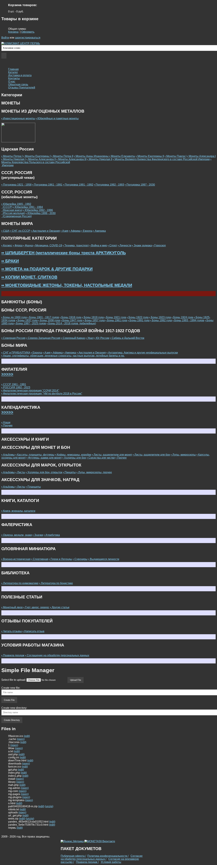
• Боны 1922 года (138, 317)
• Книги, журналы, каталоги (18, 510)
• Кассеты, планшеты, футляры (34, 454)
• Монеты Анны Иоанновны (91, 156)
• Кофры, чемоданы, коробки (73, 454)
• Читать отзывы (11, 631)
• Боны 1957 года (94, 320)
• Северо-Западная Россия (43, 338)
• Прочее (121, 457)
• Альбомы (8, 454)
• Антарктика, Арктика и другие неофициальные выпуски (142, 352)
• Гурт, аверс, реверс (36, 607)
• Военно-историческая (16, 559)
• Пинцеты (69, 472)
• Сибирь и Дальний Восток (127, 338)
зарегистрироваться (27, 37)
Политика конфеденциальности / (108, 855)
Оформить (27, 31)
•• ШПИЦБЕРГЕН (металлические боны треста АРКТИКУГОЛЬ (63, 252)
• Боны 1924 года (182, 317)
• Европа (86, 230)
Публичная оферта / (73, 855)
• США (5, 230)
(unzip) (49, 806)
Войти (5, 37)
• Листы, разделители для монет (112, 454)
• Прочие (7, 425)
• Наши (5, 422)
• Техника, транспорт (76, 245)
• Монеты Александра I (201, 156)
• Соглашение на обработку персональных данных (57, 655)
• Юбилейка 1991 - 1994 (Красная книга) (22, 209)
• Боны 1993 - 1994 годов (188, 320)
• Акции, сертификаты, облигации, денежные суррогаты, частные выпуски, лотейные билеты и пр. (63, 355)
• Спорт (112, 245)
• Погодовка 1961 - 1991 (47, 184)
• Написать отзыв (33, 631)
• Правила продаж (12, 655)
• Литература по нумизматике (19, 583)
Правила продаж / (87, 862)
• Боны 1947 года (71, 320)
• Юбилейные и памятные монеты (57, 118)
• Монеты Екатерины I (37, 156)
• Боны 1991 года (139, 320)
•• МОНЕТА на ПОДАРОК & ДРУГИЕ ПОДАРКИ (47, 269)
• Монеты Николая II (99, 159)
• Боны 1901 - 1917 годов (43, 317)
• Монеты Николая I (13, 159)
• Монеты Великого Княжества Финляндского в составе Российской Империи (161, 159)
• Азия (64, 230)
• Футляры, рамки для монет (44, 457)
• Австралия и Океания (45, 230)
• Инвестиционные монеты (18, 118)
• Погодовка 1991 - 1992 (78, 184)
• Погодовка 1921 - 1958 (16, 184)
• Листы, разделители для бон (151, 454)
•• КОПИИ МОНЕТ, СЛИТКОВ (29, 277)
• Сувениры (80, 559)
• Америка (99, 230)
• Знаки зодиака (142, 245)
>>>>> (7, 374)
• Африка (75, 230)
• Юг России (101, 338)
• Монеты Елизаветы (122, 156)
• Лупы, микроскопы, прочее (94, 472)
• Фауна (28, 245)
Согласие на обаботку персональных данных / (102, 857)
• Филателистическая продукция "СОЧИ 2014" (30, 390)
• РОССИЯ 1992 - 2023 (15, 387)
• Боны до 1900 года (14, 317)
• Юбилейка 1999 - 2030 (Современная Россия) (28, 215)
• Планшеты (33, 486)
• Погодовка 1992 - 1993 (109, 184)
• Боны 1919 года (93, 317)
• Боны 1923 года (160, 317)
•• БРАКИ (10, 261)
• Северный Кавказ (73, 338)
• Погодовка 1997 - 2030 (140, 184)
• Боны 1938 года (49, 320)
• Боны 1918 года (70, 317)
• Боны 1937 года (27, 320)
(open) (21, 739)
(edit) (27, 736)
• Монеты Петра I (12, 156)
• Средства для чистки (101, 457)
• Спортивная (39, 559)
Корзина (13, 31)
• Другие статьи (59, 607)
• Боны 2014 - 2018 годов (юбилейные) (71, 323)
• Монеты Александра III (71, 159)
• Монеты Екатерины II (150, 156)
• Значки (38, 535)
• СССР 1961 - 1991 (13, 384)
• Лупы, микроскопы (183, 454)
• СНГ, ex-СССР (20, 230)
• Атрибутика (52, 535)
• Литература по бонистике (56, 583)
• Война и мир (98, 245)
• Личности (124, 245)
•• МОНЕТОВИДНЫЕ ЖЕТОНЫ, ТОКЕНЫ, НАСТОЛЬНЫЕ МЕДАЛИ (66, 285)
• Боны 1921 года (115, 317)
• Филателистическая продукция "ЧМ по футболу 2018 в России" (41, 393)
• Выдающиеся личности (103, 559)
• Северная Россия (13, 338)
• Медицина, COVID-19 (48, 245)
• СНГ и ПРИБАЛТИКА (15, 352)
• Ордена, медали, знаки (16, 535)
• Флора (18, 245)
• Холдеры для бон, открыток (44, 472)
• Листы (20, 472)
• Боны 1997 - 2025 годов (30, 323)
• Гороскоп (159, 245)
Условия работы (111, 862)
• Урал (90, 338)
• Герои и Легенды (60, 559)
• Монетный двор (12, 607)
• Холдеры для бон (74, 457)
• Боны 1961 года (116, 320)
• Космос (6, 245)
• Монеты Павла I (175, 156)
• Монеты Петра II (62, 156)
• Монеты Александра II (41, 159)
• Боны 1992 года (161, 320)
